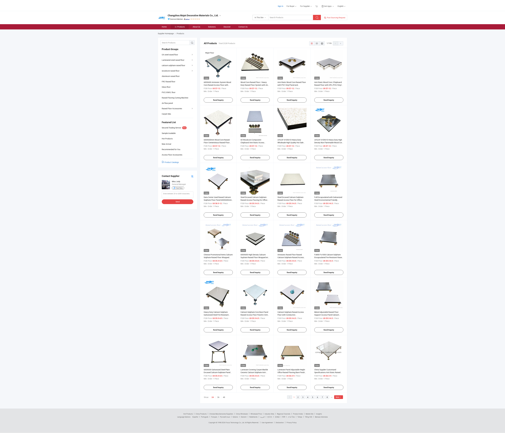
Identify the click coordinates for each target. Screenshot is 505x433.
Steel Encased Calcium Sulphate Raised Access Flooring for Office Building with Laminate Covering (254, 200)
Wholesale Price (256, 414)
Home (164, 26)
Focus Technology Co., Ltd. (235, 422)
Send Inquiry (218, 100)
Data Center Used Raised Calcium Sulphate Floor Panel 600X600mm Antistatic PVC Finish (218, 200)
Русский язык (225, 417)
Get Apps (328, 6)
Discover (227, 26)
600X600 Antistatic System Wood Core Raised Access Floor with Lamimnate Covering (217, 85)
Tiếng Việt (308, 417)
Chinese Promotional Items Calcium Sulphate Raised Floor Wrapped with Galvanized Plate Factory (218, 257)
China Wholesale (242, 414)
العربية (262, 417)
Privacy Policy (292, 422)
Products (181, 26)
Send (178, 201)
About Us (196, 26)
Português (204, 417)
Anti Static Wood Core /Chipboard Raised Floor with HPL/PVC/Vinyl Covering (328, 85)
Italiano (235, 417)
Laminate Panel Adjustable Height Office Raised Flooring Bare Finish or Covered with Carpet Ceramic (291, 372)
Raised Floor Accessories (172, 108)
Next (337, 397)
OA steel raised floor (170, 54)
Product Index (298, 414)
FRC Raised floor (168, 81)
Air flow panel (167, 103)
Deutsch (244, 417)
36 (218, 397)
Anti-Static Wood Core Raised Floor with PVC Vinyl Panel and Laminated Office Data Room (291, 85)
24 (213, 397)
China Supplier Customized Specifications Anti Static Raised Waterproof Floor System (327, 372)
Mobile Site (309, 414)
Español (195, 417)
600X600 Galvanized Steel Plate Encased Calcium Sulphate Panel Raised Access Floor (217, 372)
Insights (319, 414)
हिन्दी (283, 417)
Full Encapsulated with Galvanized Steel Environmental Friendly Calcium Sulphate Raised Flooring (328, 200)
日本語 (277, 417)
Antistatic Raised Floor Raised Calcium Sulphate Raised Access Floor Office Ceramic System (290, 257)
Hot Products (188, 414)
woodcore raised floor (171, 71)
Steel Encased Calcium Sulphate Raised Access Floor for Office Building (290, 200)
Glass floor (166, 87)
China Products (201, 414)
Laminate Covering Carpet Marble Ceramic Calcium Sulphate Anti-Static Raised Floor (254, 372)
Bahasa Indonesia (321, 417)
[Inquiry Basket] (316, 6)
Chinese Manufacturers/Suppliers (221, 414)
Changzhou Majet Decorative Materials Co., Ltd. (193, 15)
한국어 (269, 417)
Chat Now (179, 188)
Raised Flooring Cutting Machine (175, 97)
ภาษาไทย (291, 417)
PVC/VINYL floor (168, 92)
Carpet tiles (166, 114)
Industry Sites (269, 414)
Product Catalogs (172, 162)
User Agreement (267, 422)
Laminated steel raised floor (173, 60)
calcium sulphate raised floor (173, 65)
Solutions (212, 26)
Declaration (280, 422)
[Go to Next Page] (340, 43)
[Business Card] (192, 176)
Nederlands (253, 417)
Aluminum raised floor (171, 76)
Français (214, 417)
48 (224, 397)
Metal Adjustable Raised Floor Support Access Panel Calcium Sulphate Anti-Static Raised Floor (327, 315)
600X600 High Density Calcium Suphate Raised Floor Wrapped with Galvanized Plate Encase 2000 (255, 257)
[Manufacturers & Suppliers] (175, 5)
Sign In (280, 6)
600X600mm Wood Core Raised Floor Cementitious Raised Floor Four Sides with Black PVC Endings (218, 143)
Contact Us (243, 26)
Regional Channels (283, 414)
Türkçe (299, 417)
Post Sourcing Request (336, 17)
